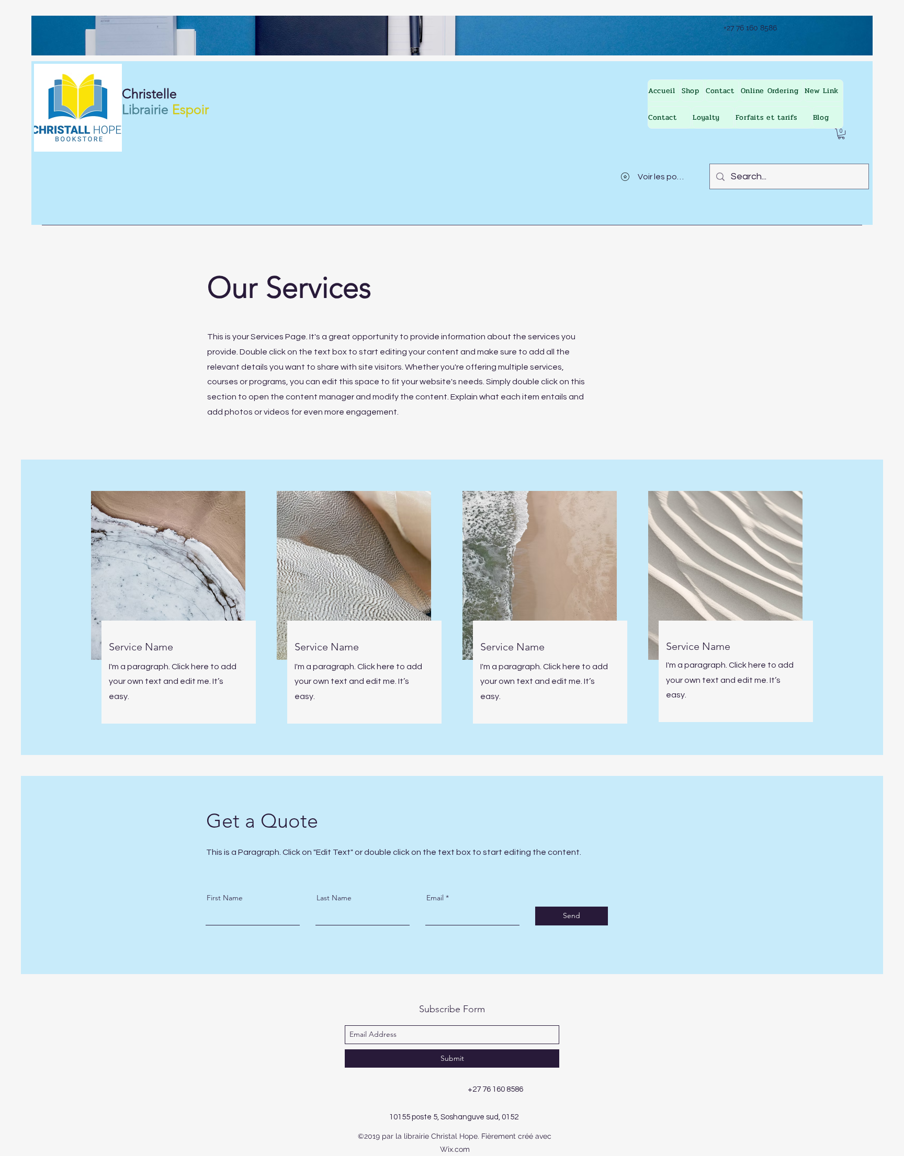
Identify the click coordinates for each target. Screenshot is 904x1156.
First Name (225, 897)
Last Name (334, 897)
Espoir (190, 109)
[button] (841, 134)
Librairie (145, 109)
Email (435, 897)
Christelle (149, 93)
